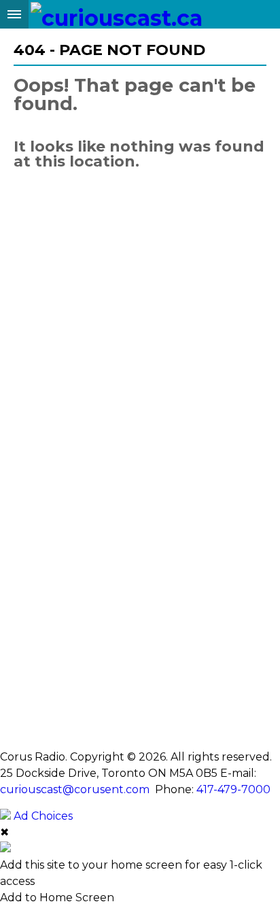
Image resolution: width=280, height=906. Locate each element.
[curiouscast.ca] (117, 14)
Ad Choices (42, 815)
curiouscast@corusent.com (75, 789)
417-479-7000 (233, 789)
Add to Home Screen (57, 897)
